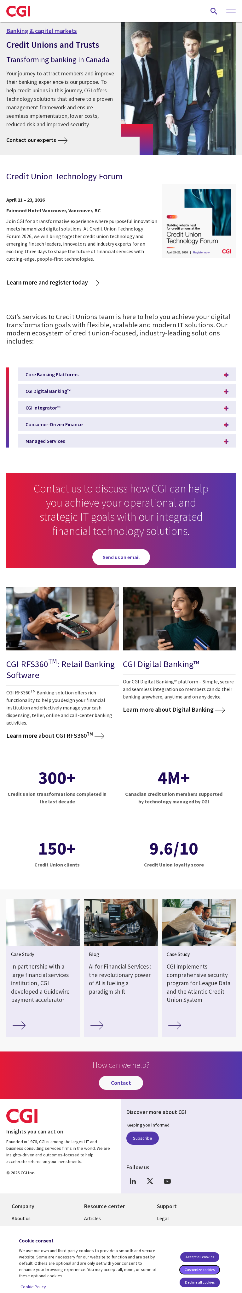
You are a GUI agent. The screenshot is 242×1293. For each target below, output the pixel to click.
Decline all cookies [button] (200, 1282)
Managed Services (45, 441)
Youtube (167, 1181)
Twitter (150, 1181)
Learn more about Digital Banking (168, 709)
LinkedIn (132, 1181)
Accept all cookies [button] (200, 1256)
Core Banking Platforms (52, 374)
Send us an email (121, 557)
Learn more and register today (47, 282)
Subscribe (142, 1138)
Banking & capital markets (41, 31)
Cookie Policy (33, 1287)
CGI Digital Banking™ (48, 391)
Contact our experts (31, 140)
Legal (163, 1218)
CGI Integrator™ (43, 408)
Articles (92, 1218)
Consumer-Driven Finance (54, 424)
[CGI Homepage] (18, 11)
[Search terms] (214, 11)
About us (21, 1218)
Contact (121, 1082)
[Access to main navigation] (231, 11)
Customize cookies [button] (200, 1269)
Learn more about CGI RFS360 (49, 735)
